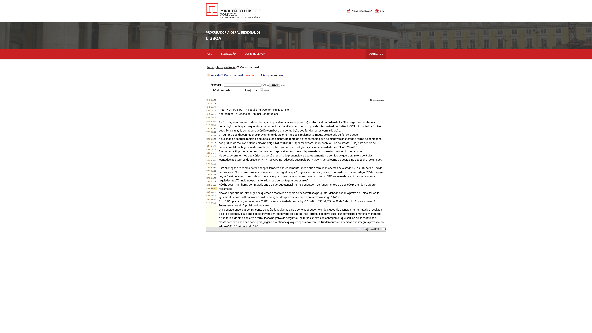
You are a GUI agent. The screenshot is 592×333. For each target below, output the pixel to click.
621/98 (213, 150)
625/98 (213, 135)
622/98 (213, 146)
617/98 (213, 164)
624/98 (213, 139)
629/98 (213, 121)
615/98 (213, 171)
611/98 (213, 185)
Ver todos (266, 90)
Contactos (376, 53)
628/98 (213, 125)
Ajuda (283, 85)
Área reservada (362, 10)
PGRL (209, 53)
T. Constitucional (248, 67)
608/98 (213, 196)
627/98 (213, 128)
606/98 (213, 203)
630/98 (213, 118)
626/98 (213, 132)
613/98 (213, 178)
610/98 (214, 189)
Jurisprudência (255, 53)
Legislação (228, 53)
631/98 (213, 114)
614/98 (213, 174)
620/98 (213, 153)
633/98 (213, 111)
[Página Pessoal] (233, 10)
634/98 (213, 107)
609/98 (213, 192)
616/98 (213, 167)
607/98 (213, 199)
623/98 (213, 143)
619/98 (213, 157)
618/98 (213, 160)
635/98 (213, 104)
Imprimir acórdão (378, 100)
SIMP (383, 10)
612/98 (213, 182)
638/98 (213, 100)
